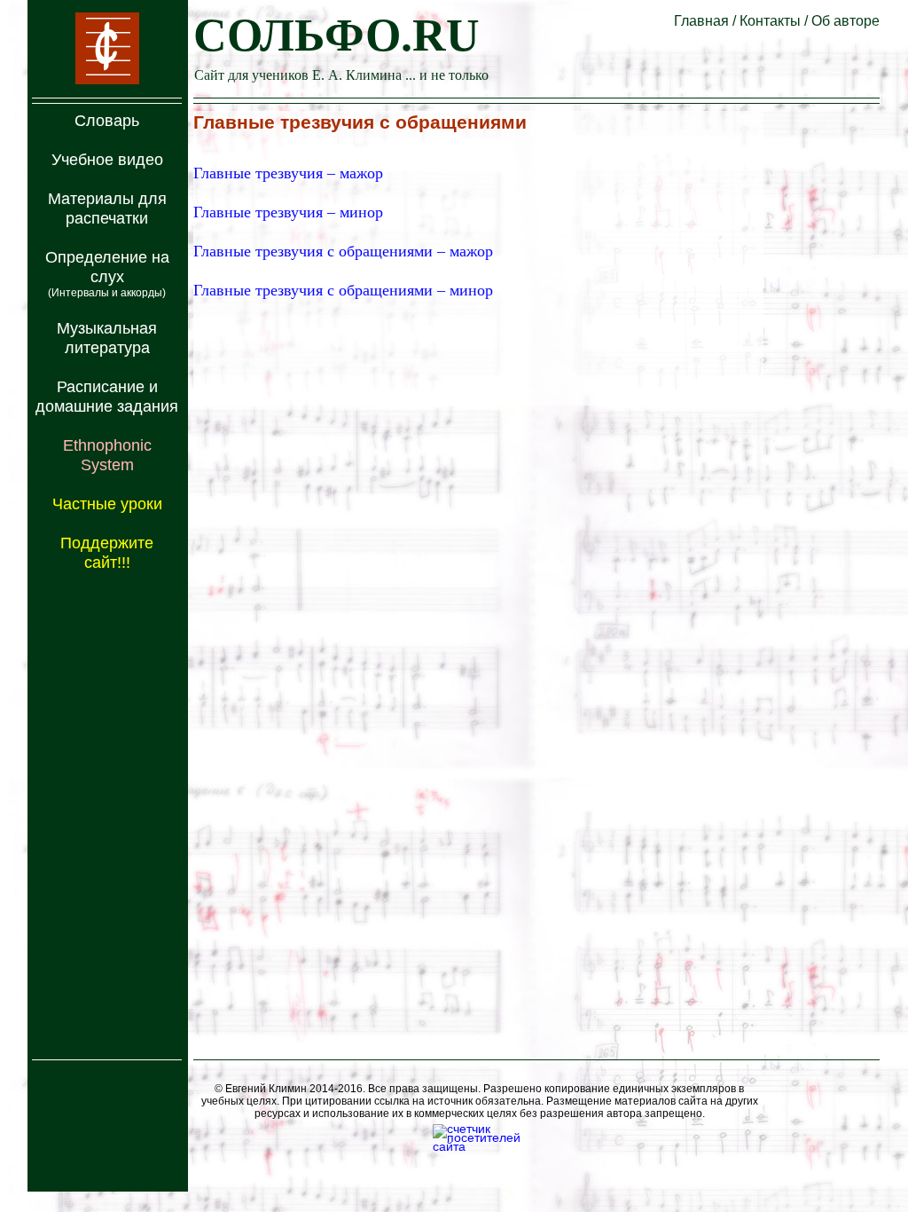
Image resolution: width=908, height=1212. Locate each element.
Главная (701, 20)
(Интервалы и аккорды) (107, 293)
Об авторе (845, 20)
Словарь (106, 121)
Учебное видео (107, 160)
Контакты (770, 20)
